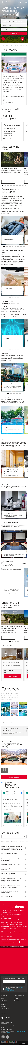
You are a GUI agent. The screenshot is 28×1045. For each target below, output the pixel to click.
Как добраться (9, 102)
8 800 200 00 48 (5, 1023)
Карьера (3, 1004)
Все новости (4, 724)
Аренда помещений (6, 1010)
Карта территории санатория (13, 100)
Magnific (8, 1032)
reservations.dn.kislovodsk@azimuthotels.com (15, 926)
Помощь (3, 1013)
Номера (3, 697)
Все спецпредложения (6, 607)
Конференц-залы (6, 699)
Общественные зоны (15, 697)
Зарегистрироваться (14, 984)
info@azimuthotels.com (6, 1029)
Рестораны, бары (13, 695)
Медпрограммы (14, 45)
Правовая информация (20, 1031)
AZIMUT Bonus (5, 1008)
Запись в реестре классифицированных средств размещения (13, 939)
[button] (2, 185)
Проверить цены (12, 676)
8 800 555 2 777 (4, 1027)
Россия (16, 998)
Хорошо (23, 1043)
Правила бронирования (9, 990)
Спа (15, 699)
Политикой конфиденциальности (11, 989)
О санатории (4, 45)
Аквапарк (9, 693)
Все (2, 693)
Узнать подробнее (14, 777)
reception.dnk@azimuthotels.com (12, 922)
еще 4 (17, 662)
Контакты (3, 1006)
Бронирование (5, 841)
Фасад (3, 695)
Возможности (23, 45)
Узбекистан (17, 1000)
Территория (17, 693)
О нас (2, 998)
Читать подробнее (7, 809)
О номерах (14, 841)
